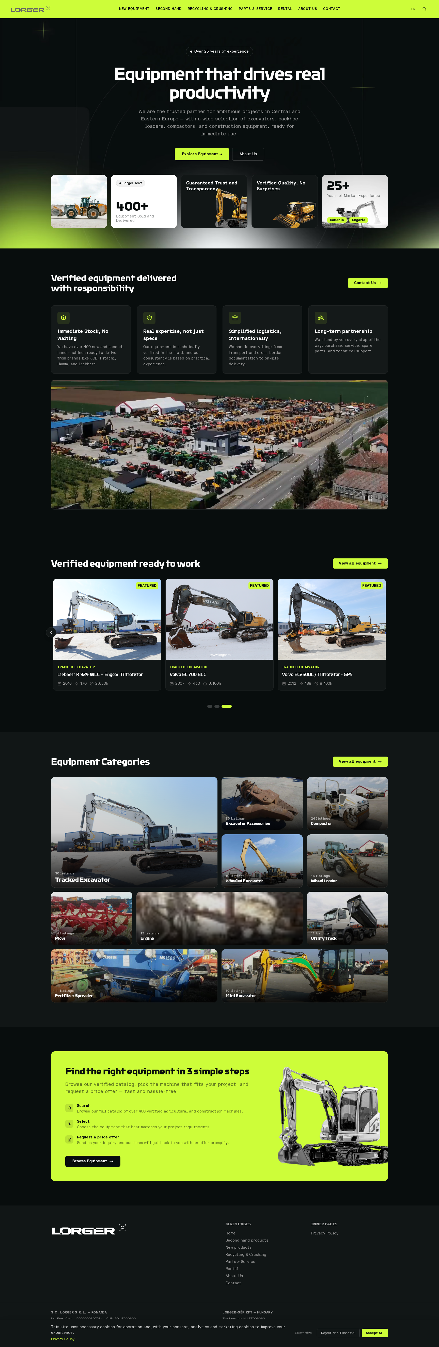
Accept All (375, 1333)
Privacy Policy (62, 1339)
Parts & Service (255, 9)
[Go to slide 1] (212, 706)
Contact (331, 9)
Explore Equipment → (202, 154)
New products (239, 1247)
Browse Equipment (89, 1161)
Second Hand (168, 9)
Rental (285, 9)
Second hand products (247, 1240)
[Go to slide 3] (229, 706)
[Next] (388, 632)
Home (231, 1233)
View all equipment (357, 563)
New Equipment (134, 9)
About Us (307, 9)
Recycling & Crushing (210, 9)
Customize (303, 1333)
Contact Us (365, 283)
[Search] (424, 9)
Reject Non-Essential (338, 1333)
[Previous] (51, 632)
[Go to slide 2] (222, 706)
